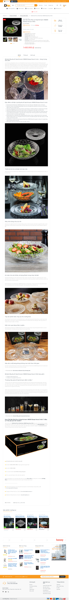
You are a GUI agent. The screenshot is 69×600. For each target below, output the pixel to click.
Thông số (25, 55)
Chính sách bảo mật (47, 591)
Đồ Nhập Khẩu (6, 598)
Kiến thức (41, 5)
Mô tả (19, 55)
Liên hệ (52, 1)
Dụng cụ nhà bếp (13, 15)
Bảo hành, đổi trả (46, 587)
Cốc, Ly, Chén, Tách (24, 15)
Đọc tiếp (13, 530)
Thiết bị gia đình (11, 8)
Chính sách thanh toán (47, 585)
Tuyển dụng (31, 589)
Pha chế (37, 8)
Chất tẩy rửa (58, 8)
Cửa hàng (48, 1)
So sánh (32, 29)
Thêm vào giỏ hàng (24, 530)
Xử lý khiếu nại (45, 590)
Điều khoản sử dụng (47, 593)
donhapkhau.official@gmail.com (33, 1)
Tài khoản (64, 1)
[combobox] (24, 5)
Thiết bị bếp (20, 8)
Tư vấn (45, 5)
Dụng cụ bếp (29, 8)
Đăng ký (62, 576)
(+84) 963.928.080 (22, 1)
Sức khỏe (50, 8)
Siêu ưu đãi (35, 11)
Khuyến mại (51, 5)
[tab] (19, 56)
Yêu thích (58, 589)
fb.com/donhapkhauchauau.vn (26, 491)
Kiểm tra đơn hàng (57, 1)
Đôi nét (44, 1)
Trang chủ (5, 15)
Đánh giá (32, 55)
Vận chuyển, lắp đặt (46, 588)
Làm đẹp (44, 8)
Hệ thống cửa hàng (33, 586)
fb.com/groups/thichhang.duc (12, 488)
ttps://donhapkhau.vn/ (25, 494)
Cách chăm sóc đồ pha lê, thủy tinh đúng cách (21, 370)
